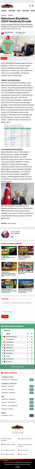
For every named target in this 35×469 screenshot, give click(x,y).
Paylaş (5, 58)
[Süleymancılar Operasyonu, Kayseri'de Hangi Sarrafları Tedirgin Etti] (9, 266)
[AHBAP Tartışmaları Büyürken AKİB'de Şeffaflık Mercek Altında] (9, 283)
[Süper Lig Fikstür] (33, 373)
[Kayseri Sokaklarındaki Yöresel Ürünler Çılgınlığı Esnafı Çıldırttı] (26, 283)
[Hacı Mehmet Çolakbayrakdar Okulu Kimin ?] (9, 250)
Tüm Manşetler (24, 450)
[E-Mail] (12, 237)
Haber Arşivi (23, 454)
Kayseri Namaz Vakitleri (9, 444)
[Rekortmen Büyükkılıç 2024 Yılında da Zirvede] (17, 46)
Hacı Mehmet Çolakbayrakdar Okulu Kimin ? (7, 258)
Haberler (3, 15)
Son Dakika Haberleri (8, 454)
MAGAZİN (25, 11)
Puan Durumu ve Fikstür (9, 450)
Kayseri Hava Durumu (26, 438)
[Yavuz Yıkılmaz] (5, 234)
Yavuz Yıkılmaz (15, 233)
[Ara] (30, 5)
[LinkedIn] (22, 432)
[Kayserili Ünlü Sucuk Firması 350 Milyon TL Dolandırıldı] (26, 250)
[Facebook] (13, 432)
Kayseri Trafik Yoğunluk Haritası (25, 445)
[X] (16, 432)
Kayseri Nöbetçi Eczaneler (6, 439)
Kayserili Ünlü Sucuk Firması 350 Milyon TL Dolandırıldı (24, 258)
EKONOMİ (12, 11)
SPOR (19, 11)
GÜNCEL (4, 11)
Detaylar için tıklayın (17, 366)
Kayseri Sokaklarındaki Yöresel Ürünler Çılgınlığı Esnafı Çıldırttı (25, 291)
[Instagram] (19, 432)
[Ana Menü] (32, 5)
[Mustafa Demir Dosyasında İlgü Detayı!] (26, 266)
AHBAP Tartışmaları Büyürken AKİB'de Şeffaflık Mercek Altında (9, 291)
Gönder (5, 316)
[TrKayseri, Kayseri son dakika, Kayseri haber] (7, 5)
